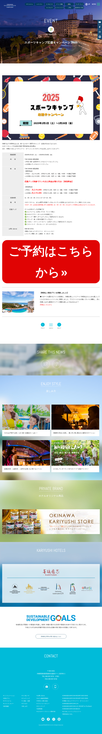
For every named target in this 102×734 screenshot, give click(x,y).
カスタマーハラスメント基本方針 (46, 711)
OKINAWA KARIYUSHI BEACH (71, 709)
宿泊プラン (7, 698)
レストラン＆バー (9, 703)
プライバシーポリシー (43, 703)
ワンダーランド (79, 4)
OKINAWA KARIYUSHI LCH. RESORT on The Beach (77, 706)
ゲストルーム (29, 4)
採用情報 (39, 709)
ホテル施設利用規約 (42, 698)
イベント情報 (59, 4)
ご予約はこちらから (51, 262)
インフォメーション (9, 695)
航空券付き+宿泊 (79, 7)
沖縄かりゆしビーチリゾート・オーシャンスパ (75, 701)
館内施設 (6, 706)
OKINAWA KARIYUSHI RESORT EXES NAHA (75, 695)
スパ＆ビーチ (49, 4)
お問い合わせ (41, 695)
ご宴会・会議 (26, 701)
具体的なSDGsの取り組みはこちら (51, 636)
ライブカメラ (49, 7)
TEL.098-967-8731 (51, 676)
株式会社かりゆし (68, 714)
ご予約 (69, 7)
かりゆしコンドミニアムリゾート (72, 711)
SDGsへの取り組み (42, 701)
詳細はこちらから (46, 304)
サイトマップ (41, 706)
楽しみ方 (24, 706)
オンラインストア (59, 7)
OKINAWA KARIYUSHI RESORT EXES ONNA (75, 698)
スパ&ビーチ (25, 695)
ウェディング (26, 698)
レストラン (39, 4)
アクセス (24, 703)
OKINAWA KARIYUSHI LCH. (71, 703)
